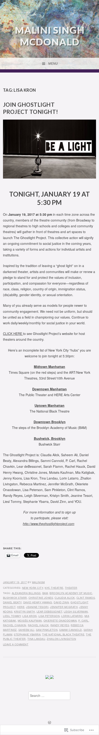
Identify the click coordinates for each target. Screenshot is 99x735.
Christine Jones (41, 597)
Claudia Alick (65, 597)
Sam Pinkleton (47, 630)
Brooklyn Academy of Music (71, 593)
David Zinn (61, 602)
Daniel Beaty (12, 602)
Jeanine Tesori (37, 607)
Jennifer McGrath (64, 607)
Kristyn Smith (24, 611)
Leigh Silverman (76, 611)
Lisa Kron (29, 616)
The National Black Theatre (63, 634)
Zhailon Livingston (61, 639)
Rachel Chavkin (14, 625)
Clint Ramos (85, 597)
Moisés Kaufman (30, 620)
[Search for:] (49, 695)
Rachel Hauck (38, 625)
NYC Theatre (54, 587)
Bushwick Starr (15, 597)
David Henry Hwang (37, 602)
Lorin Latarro (72, 616)
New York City (32, 587)
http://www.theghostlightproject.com (48, 523)
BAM (45, 593)
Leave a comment (16, 644)
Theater (71, 587)
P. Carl (83, 620)
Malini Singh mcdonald (49, 35)
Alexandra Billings (26, 593)
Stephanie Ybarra (27, 634)
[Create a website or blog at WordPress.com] (49, 723)
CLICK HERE (13, 333)
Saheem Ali (26, 630)
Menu (53, 63)
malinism (38, 582)
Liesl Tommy (12, 616)
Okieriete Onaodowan (60, 620)
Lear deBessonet (49, 611)
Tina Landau (36, 639)
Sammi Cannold (70, 630)
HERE (20, 607)
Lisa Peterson (49, 616)
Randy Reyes (59, 625)
